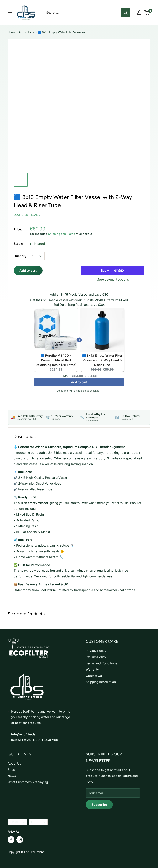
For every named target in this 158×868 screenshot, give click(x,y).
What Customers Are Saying (28, 782)
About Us (14, 763)
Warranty (92, 669)
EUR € (35, 821)
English (14, 821)
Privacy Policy (96, 651)
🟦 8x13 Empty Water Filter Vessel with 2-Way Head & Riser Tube (102, 360)
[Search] (125, 12)
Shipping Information (101, 682)
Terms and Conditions (101, 663)
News (12, 776)
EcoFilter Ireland (27, 214)
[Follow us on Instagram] (19, 839)
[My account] (139, 12)
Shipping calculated (61, 234)
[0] (147, 12)
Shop (11, 769)
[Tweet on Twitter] (132, 214)
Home (11, 32)
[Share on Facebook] (115, 214)
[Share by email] (141, 214)
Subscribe (99, 805)
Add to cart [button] (79, 383)
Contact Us (94, 676)
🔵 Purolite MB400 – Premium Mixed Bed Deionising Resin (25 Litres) (55, 360)
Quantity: (20, 256)
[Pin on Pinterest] (123, 214)
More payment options (112, 279)
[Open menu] (10, 12)
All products (26, 32)
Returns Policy (96, 657)
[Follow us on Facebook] (11, 839)
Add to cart (28, 270)
